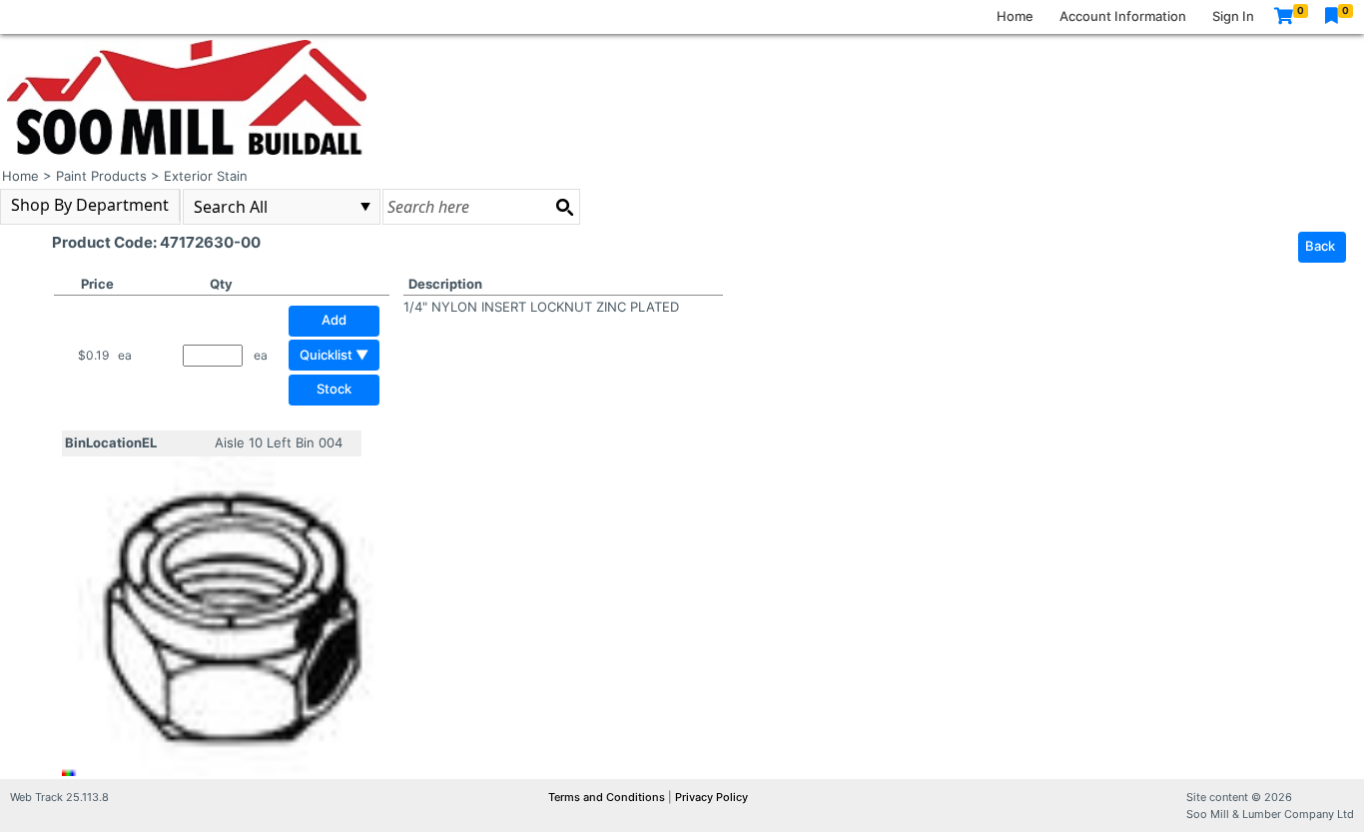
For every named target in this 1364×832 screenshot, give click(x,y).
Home (1015, 16)
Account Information (1122, 16)
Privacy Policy (711, 797)
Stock (334, 389)
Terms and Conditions (608, 797)
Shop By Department (90, 205)
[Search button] (564, 207)
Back (1320, 246)
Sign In (1233, 16)
